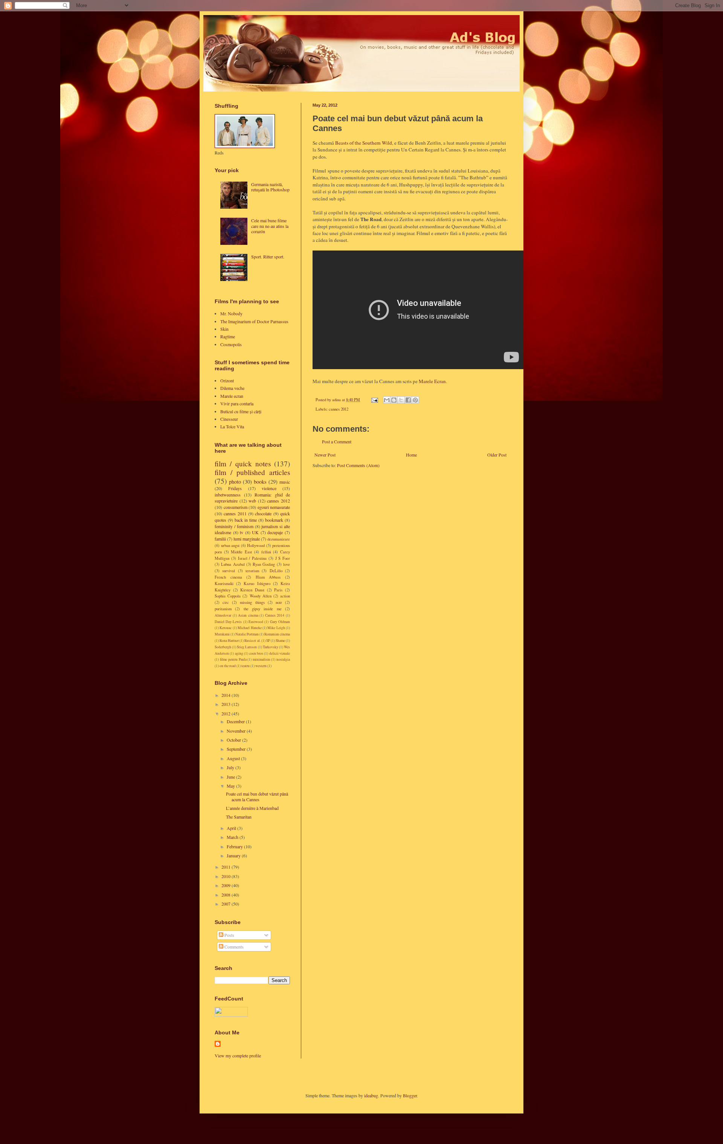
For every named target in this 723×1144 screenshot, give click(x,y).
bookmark (274, 520)
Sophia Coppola (228, 596)
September (237, 749)
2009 (226, 885)
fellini (266, 551)
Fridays (235, 488)
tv (241, 532)
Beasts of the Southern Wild (363, 142)
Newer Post (325, 455)
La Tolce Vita (232, 426)
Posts (228, 935)
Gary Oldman (280, 621)
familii (220, 539)
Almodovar (223, 615)
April (232, 828)
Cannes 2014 (275, 615)
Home (411, 455)
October (234, 740)
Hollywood (256, 545)
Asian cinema (248, 615)
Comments (233, 947)
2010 (226, 876)
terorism (252, 570)
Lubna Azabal (232, 564)
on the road (228, 665)
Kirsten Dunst (252, 590)
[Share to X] (401, 400)
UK (255, 532)
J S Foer (282, 558)
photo (235, 481)
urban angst (230, 545)
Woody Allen (261, 596)
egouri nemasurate (274, 507)
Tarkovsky (270, 647)
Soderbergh (223, 647)
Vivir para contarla (236, 403)
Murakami (222, 634)
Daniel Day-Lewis (228, 621)
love (286, 564)
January (234, 855)
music (284, 482)
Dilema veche (232, 388)
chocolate (263, 513)
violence (269, 488)
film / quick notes (243, 463)
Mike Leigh (276, 627)
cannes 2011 (235, 513)
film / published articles (252, 472)
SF (268, 640)
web (252, 501)
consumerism (235, 507)
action (285, 596)
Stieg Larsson (247, 647)
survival (228, 570)
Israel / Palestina (252, 558)
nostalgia (283, 659)
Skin (224, 329)
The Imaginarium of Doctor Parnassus (254, 321)
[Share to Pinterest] (415, 400)
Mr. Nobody (231, 313)
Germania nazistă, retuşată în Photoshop (270, 186)
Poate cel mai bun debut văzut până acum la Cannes (257, 796)
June (231, 777)
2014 (226, 695)
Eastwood (256, 621)
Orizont (227, 380)
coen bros (256, 653)
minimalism (261, 659)
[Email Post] (374, 399)
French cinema (228, 577)
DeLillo (276, 570)
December (236, 721)
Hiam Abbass (268, 577)
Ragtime (227, 336)
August (234, 758)
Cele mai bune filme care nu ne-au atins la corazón (269, 225)
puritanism (223, 608)
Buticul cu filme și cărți (240, 411)
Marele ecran (231, 396)
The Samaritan (239, 817)
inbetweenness (228, 495)
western (261, 665)
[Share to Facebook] (408, 400)
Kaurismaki (224, 583)
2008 (226, 895)
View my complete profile (238, 1055)
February (235, 846)
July (231, 767)
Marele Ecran (432, 381)
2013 (226, 704)
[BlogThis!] (394, 400)
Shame (280, 640)
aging (239, 653)
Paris (278, 590)
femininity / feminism (234, 526)
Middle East (241, 551)
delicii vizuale (279, 653)
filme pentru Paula (233, 659)
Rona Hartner (229, 640)
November (237, 731)
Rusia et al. (252, 640)
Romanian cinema (277, 634)
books (260, 481)
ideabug (371, 1095)
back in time (246, 520)
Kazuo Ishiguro (257, 583)
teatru (245, 665)
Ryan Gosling (264, 564)
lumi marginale (246, 539)
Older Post (496, 455)
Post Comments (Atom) (358, 465)
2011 (226, 867)
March (233, 837)
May (231, 786)
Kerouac (226, 627)
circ (226, 602)
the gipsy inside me (263, 608)
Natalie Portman (247, 634)
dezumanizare (278, 539)
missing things (252, 602)
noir (279, 602)
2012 (226, 713)
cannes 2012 (338, 409)
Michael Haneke (249, 627)
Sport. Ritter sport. (267, 257)
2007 (226, 904)
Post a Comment (336, 441)
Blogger (410, 1095)
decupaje (275, 532)
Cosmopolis (231, 344)
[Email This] (386, 400)
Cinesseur (229, 419)
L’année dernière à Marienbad (252, 808)
